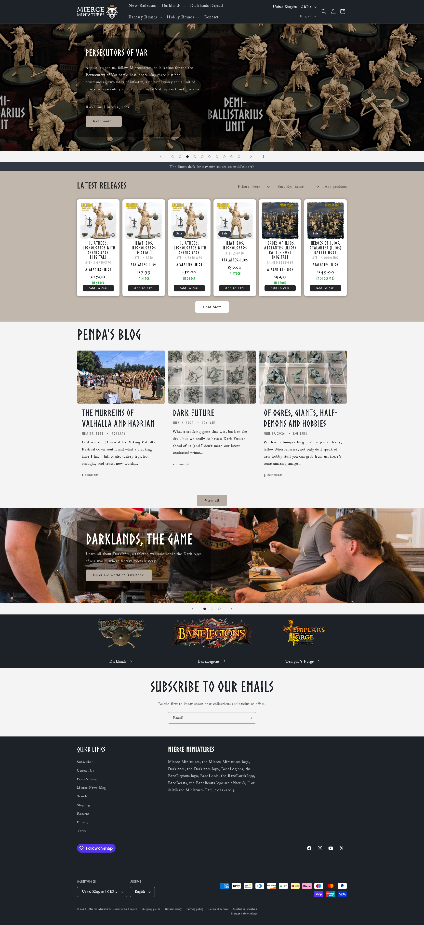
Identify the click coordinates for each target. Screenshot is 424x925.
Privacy (82, 822)
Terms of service (218, 909)
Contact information (245, 909)
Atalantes (93, 269)
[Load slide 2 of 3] (212, 608)
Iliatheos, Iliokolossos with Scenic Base (189, 248)
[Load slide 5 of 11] (195, 156)
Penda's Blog (86, 779)
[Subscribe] (250, 718)
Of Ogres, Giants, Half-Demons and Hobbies (300, 418)
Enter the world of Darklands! (119, 575)
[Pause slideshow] (263, 156)
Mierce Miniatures (100, 909)
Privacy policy (195, 909)
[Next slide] (251, 156)
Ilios (107, 269)
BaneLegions (209, 661)
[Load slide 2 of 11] (172, 156)
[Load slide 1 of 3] (204, 608)
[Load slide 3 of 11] (180, 156)
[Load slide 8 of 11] (217, 156)
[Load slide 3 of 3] (219, 608)
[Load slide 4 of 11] (187, 156)
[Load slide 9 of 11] (224, 156)
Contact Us (85, 770)
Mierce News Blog (91, 788)
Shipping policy (151, 909)
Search (82, 796)
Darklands (117, 661)
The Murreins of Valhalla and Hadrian (118, 418)
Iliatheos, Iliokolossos (234, 245)
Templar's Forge (300, 661)
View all (212, 500)
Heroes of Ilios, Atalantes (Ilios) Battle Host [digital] (280, 250)
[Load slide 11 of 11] (239, 156)
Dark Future (193, 412)
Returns (83, 814)
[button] (173, 6)
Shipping (83, 805)
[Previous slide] (160, 156)
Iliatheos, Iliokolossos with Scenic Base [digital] (98, 250)
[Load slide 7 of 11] (209, 156)
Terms (82, 831)
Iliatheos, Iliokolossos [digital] (144, 248)
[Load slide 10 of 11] (231, 156)
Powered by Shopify (125, 909)
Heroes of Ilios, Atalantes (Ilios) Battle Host (325, 248)
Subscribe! (85, 762)
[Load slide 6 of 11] (202, 156)
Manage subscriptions (244, 913)
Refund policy (173, 909)
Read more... (103, 121)
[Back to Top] (414, 915)
